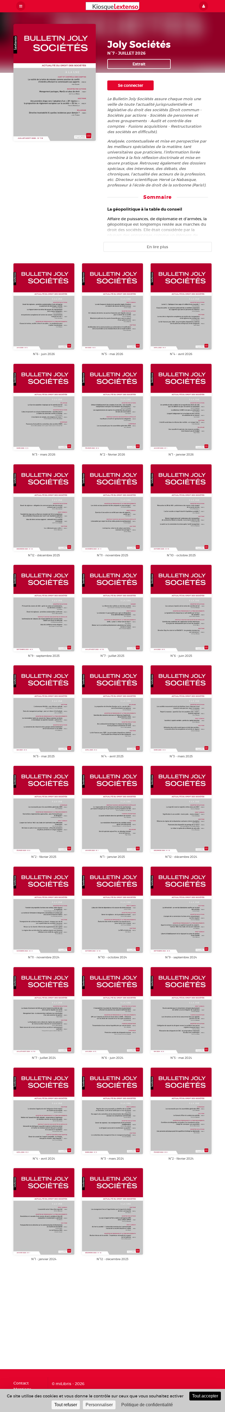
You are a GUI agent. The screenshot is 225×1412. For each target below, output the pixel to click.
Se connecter (130, 85)
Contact (21, 1383)
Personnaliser (99, 1404)
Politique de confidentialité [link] (147, 1404)
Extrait (139, 64)
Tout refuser (65, 1404)
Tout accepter (205, 1396)
